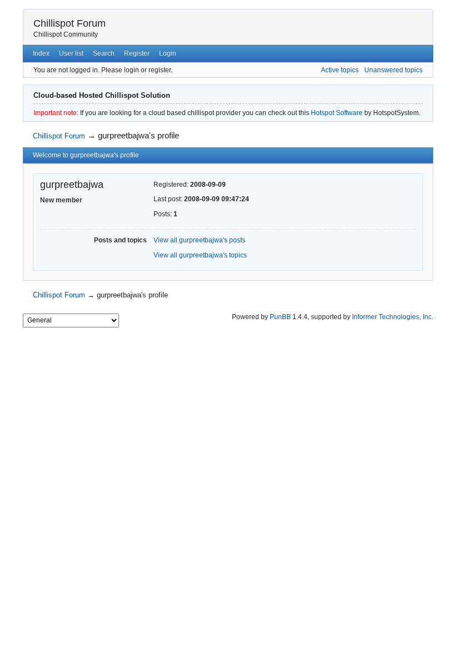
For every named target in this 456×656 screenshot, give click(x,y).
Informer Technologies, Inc (392, 317)
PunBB (280, 317)
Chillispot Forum (69, 23)
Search (104, 53)
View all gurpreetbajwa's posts (199, 240)
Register (137, 53)
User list (71, 53)
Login (167, 53)
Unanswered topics (393, 70)
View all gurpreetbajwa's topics (200, 255)
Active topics (340, 70)
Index (41, 53)
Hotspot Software (337, 113)
